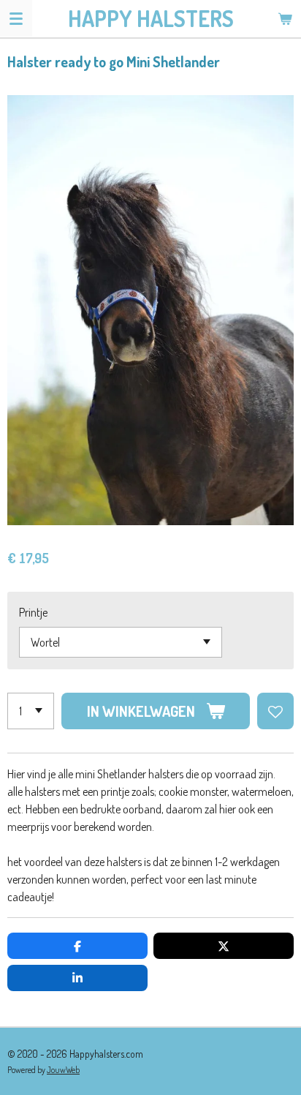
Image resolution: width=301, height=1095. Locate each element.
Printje (33, 612)
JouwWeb (63, 1069)
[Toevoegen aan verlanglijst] (275, 711)
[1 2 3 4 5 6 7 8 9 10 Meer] (30, 711)
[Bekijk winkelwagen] (285, 18)
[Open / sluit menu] (16, 18)
